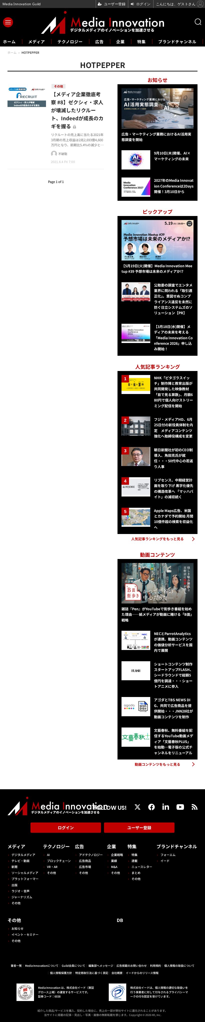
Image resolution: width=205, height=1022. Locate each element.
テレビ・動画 (21, 860)
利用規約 (155, 966)
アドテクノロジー (91, 854)
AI (48, 854)
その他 (16, 903)
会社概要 (117, 973)
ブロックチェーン (59, 860)
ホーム (9, 41)
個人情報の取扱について (179, 966)
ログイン (66, 827)
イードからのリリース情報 (142, 973)
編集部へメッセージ (100, 966)
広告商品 (85, 860)
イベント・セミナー (25, 934)
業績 (114, 860)
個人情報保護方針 (61, 973)
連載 (135, 860)
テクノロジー (70, 41)
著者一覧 (16, 966)
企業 (120, 41)
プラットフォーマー (25, 878)
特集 (141, 41)
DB (120, 920)
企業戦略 (117, 854)
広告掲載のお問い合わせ (131, 966)
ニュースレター (142, 866)
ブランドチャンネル (177, 41)
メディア (36, 41)
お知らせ (18, 928)
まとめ (136, 872)
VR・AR (52, 866)
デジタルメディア (23, 854)
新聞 (15, 866)
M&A (114, 866)
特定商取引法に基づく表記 (91, 973)
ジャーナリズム (22, 897)
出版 (15, 885)
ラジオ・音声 (21, 891)
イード (165, 860)
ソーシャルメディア (25, 872)
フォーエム (168, 854)
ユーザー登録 (139, 827)
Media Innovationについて (41, 966)
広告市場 (85, 866)
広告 (99, 41)
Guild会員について (73, 966)
